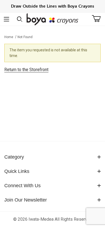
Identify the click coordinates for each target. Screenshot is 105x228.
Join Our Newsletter (25, 200)
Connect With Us (22, 185)
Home (8, 37)
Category (14, 157)
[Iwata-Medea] (52, 19)
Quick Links (16, 171)
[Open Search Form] (19, 19)
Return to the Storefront (26, 69)
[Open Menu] (6, 19)
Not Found (25, 37)
